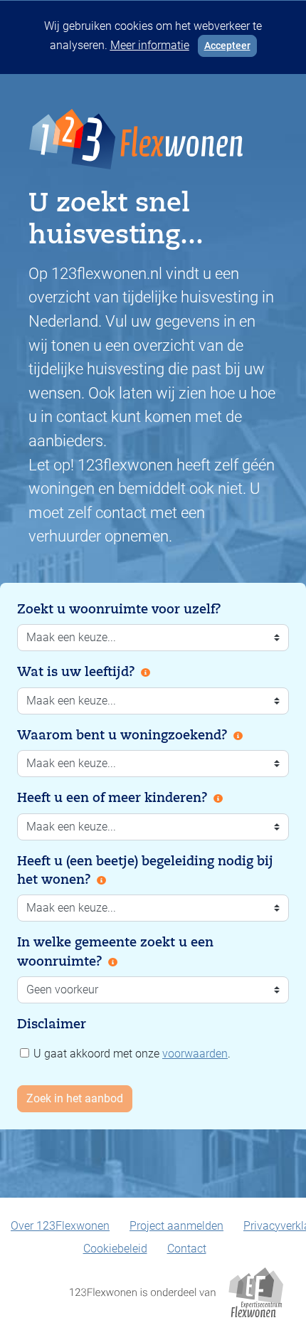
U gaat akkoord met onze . (131, 1053)
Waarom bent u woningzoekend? (122, 735)
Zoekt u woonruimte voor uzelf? (119, 609)
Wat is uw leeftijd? (76, 672)
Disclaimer (51, 1024)
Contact (186, 1248)
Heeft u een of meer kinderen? (112, 798)
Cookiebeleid (115, 1248)
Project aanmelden (176, 1226)
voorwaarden (195, 1053)
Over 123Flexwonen (60, 1226)
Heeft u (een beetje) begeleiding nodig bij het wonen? (145, 870)
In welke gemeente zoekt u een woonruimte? (115, 951)
